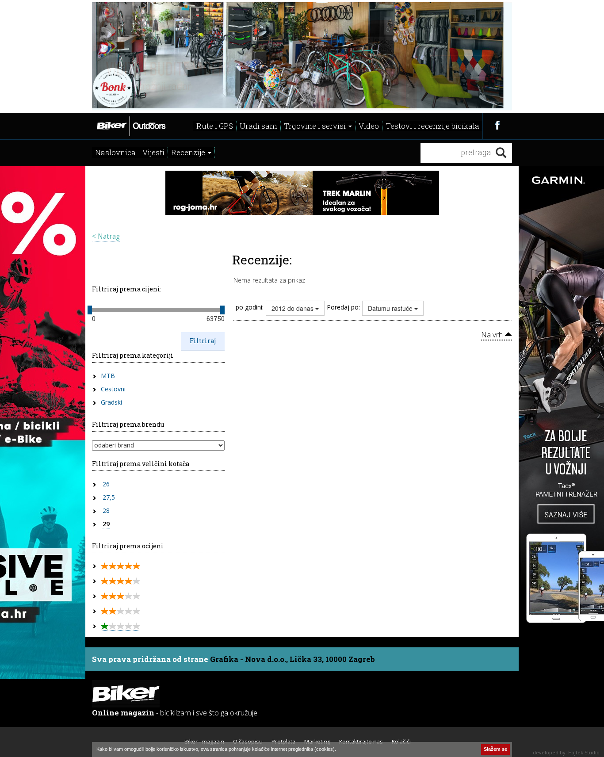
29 (106, 524)
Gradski (111, 402)
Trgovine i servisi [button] (316, 126)
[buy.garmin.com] (302, 55)
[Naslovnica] (130, 125)
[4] (120, 581)
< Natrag (106, 236)
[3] (120, 596)
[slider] (90, 310)
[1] (120, 626)
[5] (120, 566)
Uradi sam (258, 126)
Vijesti (153, 152)
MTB (108, 375)
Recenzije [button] (189, 152)
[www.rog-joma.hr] (302, 191)
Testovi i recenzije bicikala (432, 126)
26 (106, 484)
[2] (120, 611)
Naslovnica (115, 152)
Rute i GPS (214, 126)
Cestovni (113, 389)
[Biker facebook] (497, 125)
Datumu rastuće (391, 308)
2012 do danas (293, 308)
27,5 (109, 497)
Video (369, 126)
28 (106, 510)
